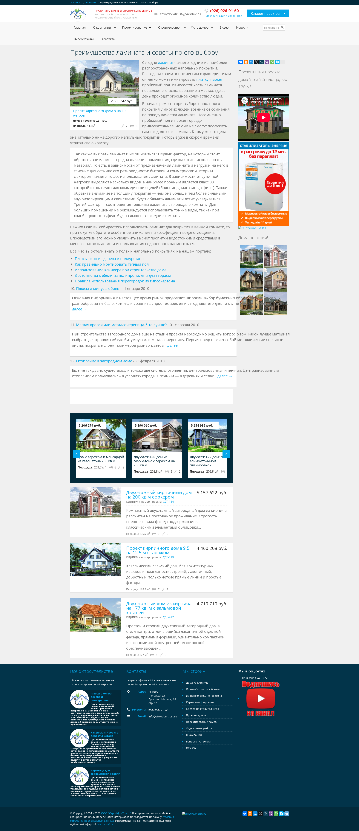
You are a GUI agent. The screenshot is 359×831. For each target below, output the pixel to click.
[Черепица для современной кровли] (79, 776)
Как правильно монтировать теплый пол (112, 264)
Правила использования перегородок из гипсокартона (125, 281)
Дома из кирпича (197, 682)
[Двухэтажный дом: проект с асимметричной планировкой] (213, 435)
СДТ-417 (168, 617)
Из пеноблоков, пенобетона (204, 695)
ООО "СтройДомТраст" (116, 813)
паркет (216, 79)
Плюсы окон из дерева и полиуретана (109, 258)
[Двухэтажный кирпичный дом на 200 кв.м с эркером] (95, 502)
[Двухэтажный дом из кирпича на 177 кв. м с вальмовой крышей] (95, 615)
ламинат (166, 62)
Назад (76, 454)
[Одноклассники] (246, 62)
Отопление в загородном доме (104, 360)
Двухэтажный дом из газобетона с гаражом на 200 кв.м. (154, 461)
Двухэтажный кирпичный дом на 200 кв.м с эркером (159, 494)
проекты (208, 702)
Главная (80, 27)
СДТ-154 (168, 501)
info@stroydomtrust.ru (162, 716)
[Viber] (267, 62)
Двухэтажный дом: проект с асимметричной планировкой (212, 461)
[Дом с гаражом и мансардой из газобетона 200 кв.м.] (101, 435)
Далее (226, 454)
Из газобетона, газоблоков (203, 689)
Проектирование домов (201, 722)
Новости (242, 27)
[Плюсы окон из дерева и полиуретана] (79, 699)
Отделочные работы (199, 728)
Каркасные (193, 702)
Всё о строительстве (91, 671)
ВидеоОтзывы (84, 39)
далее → (79, 309)
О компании (194, 735)
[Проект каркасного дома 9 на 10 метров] (104, 83)
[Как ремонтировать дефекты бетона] (79, 738)
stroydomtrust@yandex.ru (180, 14)
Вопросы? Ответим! (198, 741)
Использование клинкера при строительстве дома (120, 269)
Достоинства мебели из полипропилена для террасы (123, 275)
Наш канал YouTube (255, 678)
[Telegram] (286, 813)
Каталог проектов (265, 13)
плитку (202, 79)
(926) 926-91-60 (158, 709)
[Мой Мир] (251, 62)
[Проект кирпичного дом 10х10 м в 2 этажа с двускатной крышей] (275, 279)
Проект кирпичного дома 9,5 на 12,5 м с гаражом (157, 550)
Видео (224, 27)
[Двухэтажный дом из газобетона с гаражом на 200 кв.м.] (157, 435)
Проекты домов (196, 715)
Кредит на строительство (202, 709)
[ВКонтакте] (240, 62)
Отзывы (191, 748)
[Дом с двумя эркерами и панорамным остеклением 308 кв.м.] (251, 256)
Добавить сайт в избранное (224, 16)
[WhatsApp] (272, 62)
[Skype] (277, 62)
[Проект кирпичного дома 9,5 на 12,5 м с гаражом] (95, 559)
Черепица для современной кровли (105, 772)
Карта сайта (105, 824)
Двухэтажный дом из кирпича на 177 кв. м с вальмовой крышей (158, 607)
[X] (256, 62)
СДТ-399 (168, 557)
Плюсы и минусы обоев (97, 288)
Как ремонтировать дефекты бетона (104, 734)
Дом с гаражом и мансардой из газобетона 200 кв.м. (101, 459)
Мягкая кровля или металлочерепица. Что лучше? (121, 324)
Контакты (108, 39)
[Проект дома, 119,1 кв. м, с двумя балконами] (251, 279)
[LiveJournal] (261, 62)
